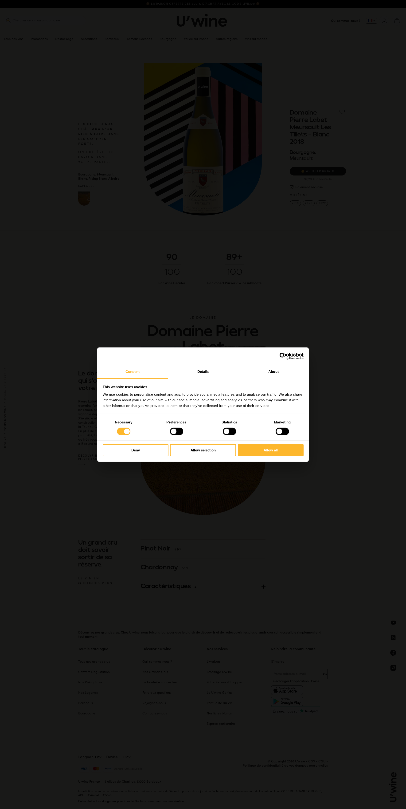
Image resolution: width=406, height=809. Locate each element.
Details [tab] (203, 371)
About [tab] (273, 371)
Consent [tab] (132, 371)
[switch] (176, 431)
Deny (135, 450)
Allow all (271, 450)
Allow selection (203, 450)
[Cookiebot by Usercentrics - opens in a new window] (283, 356)
